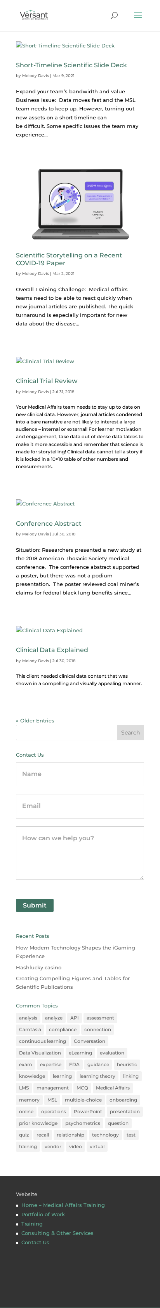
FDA (74, 1064)
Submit (35, 905)
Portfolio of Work (43, 1214)
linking (131, 1076)
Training (32, 1224)
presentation (125, 1111)
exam (25, 1064)
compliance (63, 1029)
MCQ (82, 1088)
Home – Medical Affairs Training (63, 1205)
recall (43, 1135)
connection (97, 1029)
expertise (50, 1064)
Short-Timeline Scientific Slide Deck (71, 65)
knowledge (32, 1076)
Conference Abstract (49, 523)
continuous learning (42, 1041)
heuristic (127, 1064)
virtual (97, 1146)
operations (53, 1111)
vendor (53, 1146)
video (75, 1146)
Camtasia (30, 1029)
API (74, 1018)
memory (29, 1100)
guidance (98, 1064)
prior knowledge (38, 1123)
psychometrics (82, 1123)
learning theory (97, 1076)
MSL (52, 1100)
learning (62, 1076)
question (118, 1123)
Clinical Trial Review (46, 381)
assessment (100, 1018)
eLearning (80, 1053)
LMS (24, 1088)
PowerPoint (88, 1111)
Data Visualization (40, 1053)
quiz (24, 1135)
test (131, 1135)
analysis (28, 1018)
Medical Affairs (113, 1088)
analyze (54, 1018)
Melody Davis (35, 75)
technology (105, 1135)
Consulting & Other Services (57, 1233)
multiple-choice (83, 1100)
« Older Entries (35, 720)
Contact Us (35, 1242)
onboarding (123, 1100)
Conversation (89, 1041)
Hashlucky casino (38, 967)
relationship (70, 1135)
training (28, 1146)
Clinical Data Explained (52, 650)
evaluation (112, 1053)
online (26, 1111)
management (53, 1088)
